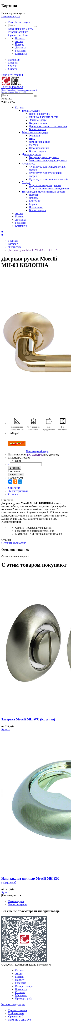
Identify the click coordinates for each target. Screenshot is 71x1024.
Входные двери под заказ (44, 157)
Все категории (37, 129)
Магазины (21, 995)
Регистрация (22, 22)
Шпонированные (39, 148)
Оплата (12, 68)
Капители (34, 200)
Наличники (36, 207)
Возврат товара (24, 986)
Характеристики (18, 491)
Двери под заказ (31, 154)
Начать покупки (10, 16)
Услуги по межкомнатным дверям (49, 188)
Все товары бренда (37, 451)
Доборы (33, 197)
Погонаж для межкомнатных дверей (43, 191)
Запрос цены (16, 474)
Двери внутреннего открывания (48, 126)
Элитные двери (38, 119)
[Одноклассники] (15, 481)
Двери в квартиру (39, 113)
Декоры (33, 194)
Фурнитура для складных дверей (48, 179)
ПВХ (32, 138)
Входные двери (31, 110)
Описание (14, 487)
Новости (13, 62)
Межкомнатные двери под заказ (48, 160)
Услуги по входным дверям (45, 185)
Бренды (19, 44)
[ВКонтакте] (10, 481)
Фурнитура (28, 163)
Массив (33, 144)
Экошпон (34, 135)
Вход (11, 22)
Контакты (21, 53)
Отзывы (13, 494)
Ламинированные (39, 141)
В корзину (15, 468)
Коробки (34, 204)
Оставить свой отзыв (13, 542)
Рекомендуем (16, 901)
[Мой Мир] (20, 481)
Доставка (20, 47)
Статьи (12, 65)
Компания (14, 59)
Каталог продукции (13, 1004)
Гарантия (20, 50)
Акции (19, 41)
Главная (13, 240)
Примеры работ (24, 998)
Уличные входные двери (43, 116)
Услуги (26, 182)
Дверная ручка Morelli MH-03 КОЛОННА (33, 250)
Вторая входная (38, 123)
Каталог (20, 38)
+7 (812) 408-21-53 (19, 89)
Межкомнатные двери (35, 132)
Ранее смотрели (17, 904)
